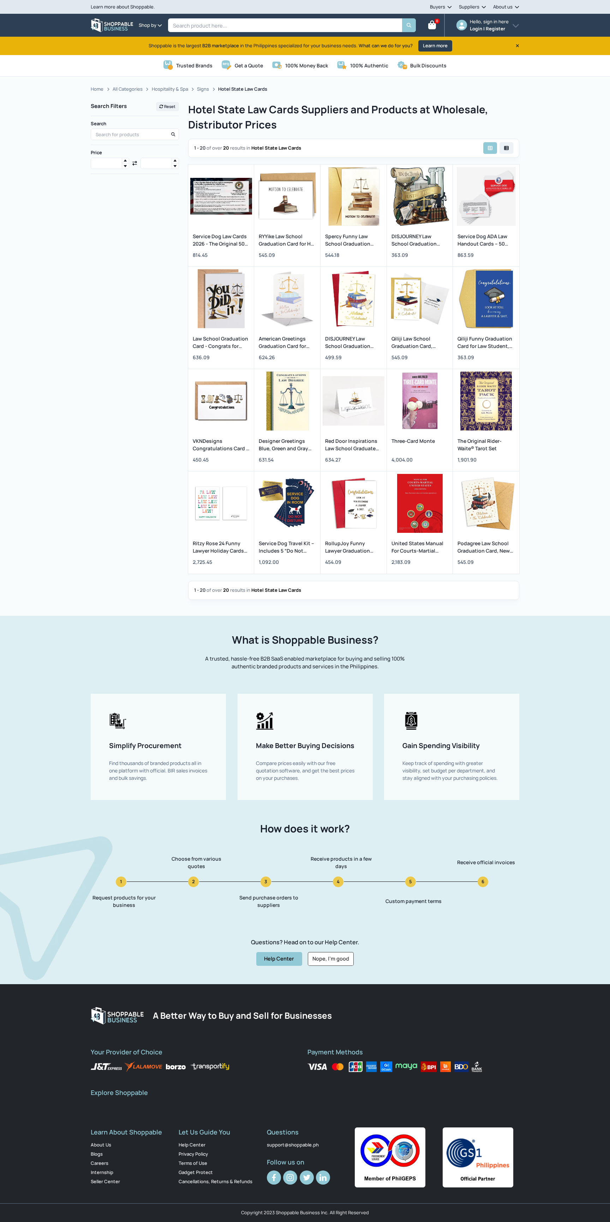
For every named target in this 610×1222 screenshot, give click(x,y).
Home (97, 89)
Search (98, 123)
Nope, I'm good (330, 958)
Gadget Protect (196, 1172)
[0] (432, 26)
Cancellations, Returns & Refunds (215, 1181)
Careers (99, 1163)
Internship (102, 1172)
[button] (125, 160)
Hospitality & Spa (170, 89)
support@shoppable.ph (293, 1145)
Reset (169, 106)
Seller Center (105, 1181)
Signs (203, 89)
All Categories (128, 89)
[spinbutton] (110, 163)
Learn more (435, 45)
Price (96, 152)
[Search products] (173, 134)
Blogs (97, 1154)
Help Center (279, 958)
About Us (101, 1145)
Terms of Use (193, 1163)
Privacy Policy (193, 1154)
